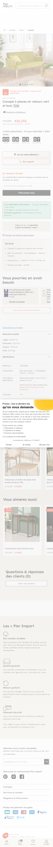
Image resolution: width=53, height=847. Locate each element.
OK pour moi (44, 445)
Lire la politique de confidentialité (14, 437)
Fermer (9, 445)
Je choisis (26, 445)
